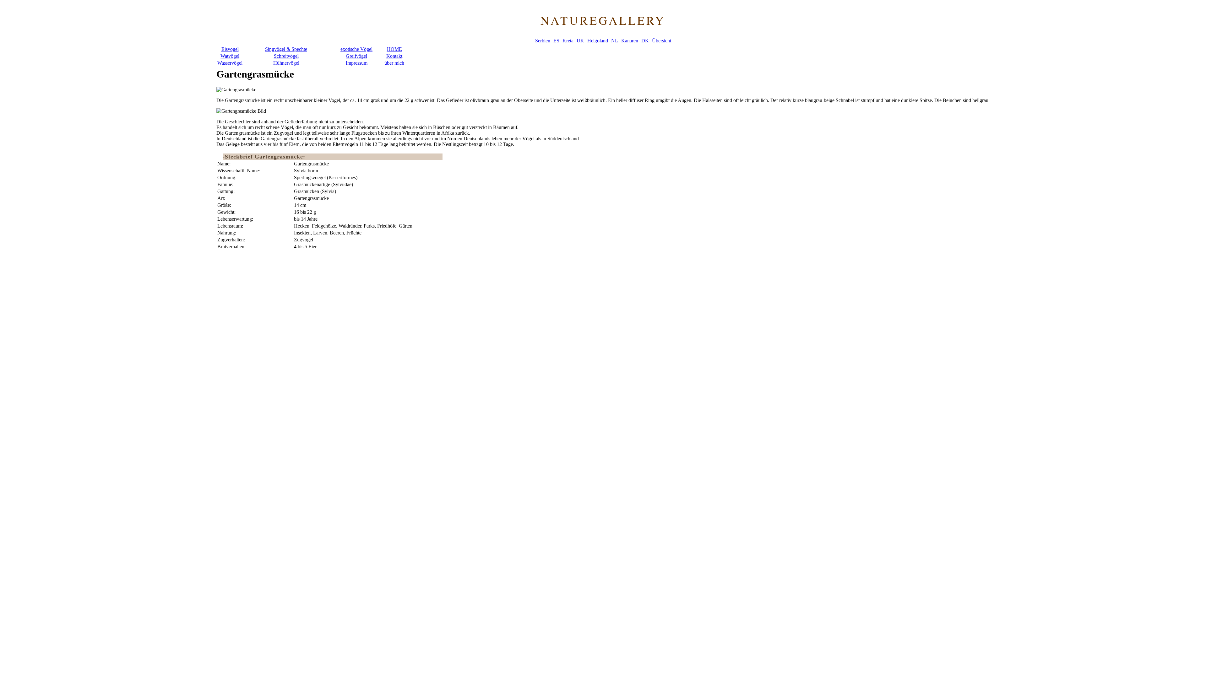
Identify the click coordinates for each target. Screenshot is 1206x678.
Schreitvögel (286, 56)
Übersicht (661, 40)
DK (645, 40)
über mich (394, 63)
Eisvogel (230, 49)
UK (580, 40)
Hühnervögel (286, 63)
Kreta (567, 40)
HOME (394, 49)
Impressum (356, 63)
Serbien (542, 40)
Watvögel (229, 56)
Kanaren (629, 40)
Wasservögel (229, 63)
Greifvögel (356, 56)
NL (614, 40)
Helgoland (597, 40)
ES (556, 40)
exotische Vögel (356, 49)
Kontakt (394, 56)
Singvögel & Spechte (286, 49)
